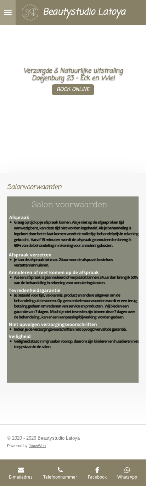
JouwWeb (37, 446)
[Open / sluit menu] (8, 12)
